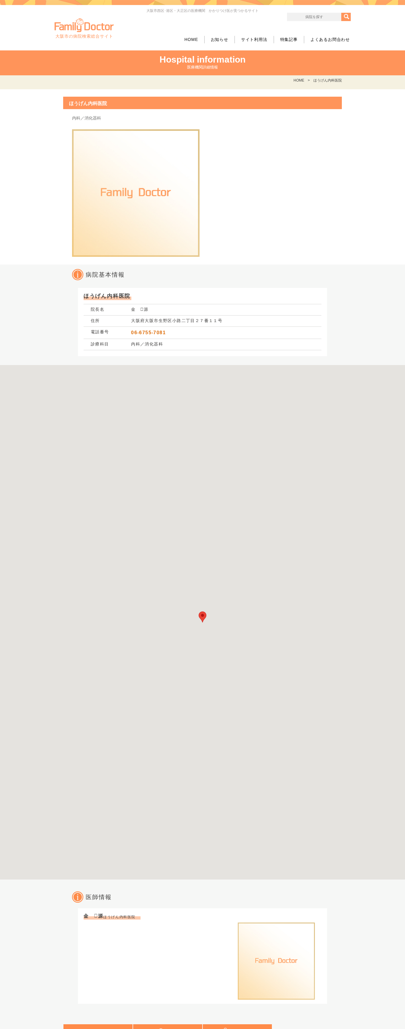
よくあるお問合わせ (330, 39)
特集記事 (289, 39)
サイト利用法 (254, 39)
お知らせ (219, 39)
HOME (191, 39)
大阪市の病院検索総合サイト (84, 36)
